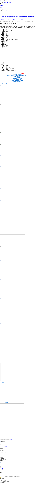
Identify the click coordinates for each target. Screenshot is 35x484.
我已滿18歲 (2, 482)
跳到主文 (1, 7)
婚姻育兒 (6, 10)
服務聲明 (19, 476)
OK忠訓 (11, 439)
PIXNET (7, 476)
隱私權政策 (16, 476)
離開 (3, 482)
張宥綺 (2, 5)
